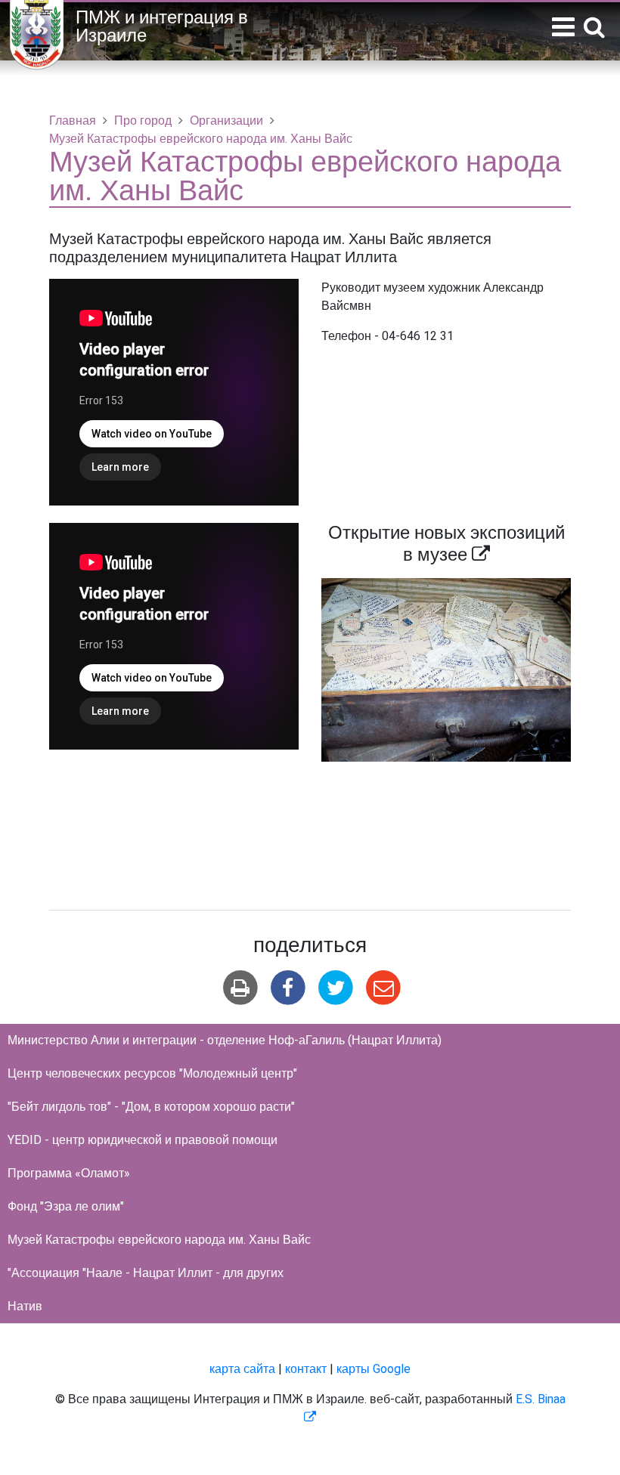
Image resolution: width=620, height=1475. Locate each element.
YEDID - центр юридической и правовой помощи (142, 1140)
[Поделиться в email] (384, 988)
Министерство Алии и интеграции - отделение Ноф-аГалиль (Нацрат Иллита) (225, 1040)
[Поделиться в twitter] (336, 988)
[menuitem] (310, 1040)
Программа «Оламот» (69, 1173)
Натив (25, 1306)
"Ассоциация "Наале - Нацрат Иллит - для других (146, 1273)
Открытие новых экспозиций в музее (446, 544)
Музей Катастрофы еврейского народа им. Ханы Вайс (159, 1240)
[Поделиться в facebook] (288, 988)
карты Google (373, 1369)
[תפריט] (563, 28)
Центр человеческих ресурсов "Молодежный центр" (152, 1074)
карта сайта (242, 1369)
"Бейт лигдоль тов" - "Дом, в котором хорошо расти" (151, 1107)
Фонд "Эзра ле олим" (66, 1207)
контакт (306, 1369)
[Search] (594, 28)
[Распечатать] (240, 988)
